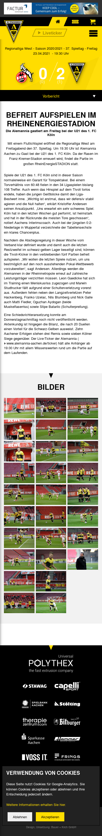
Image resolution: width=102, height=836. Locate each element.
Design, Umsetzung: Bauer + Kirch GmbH (51, 827)
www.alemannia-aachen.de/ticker (31, 343)
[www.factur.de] (51, 8)
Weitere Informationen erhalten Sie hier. (36, 804)
